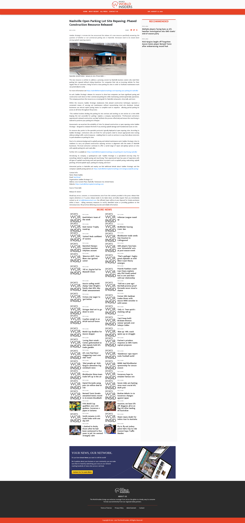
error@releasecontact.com (87, 200)
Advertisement (131, 508)
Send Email (77, 177)
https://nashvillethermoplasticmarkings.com (89, 184)
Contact (141, 508)
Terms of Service (106, 508)
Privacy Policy (119, 508)
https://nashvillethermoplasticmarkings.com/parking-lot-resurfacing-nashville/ (112, 152)
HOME (85, 11)
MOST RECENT (94, 11)
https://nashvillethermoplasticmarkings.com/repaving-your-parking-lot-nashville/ (112, 90)
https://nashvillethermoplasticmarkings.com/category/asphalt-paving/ (116, 169)
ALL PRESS (103, 11)
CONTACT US (113, 11)
